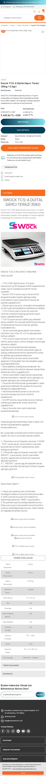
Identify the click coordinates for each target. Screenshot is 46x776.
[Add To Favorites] (43, 32)
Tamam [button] (23, 773)
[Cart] (43, 11)
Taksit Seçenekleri (11, 665)
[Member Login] (39, 11)
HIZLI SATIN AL (23, 130)
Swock (17, 139)
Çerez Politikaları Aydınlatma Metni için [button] (24, 769)
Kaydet (39, 694)
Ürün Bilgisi (7, 192)
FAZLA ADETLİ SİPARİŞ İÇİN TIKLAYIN (23, 148)
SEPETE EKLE (23, 122)
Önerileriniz (8, 673)
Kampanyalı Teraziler (33, 136)
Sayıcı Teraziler (20, 136)
